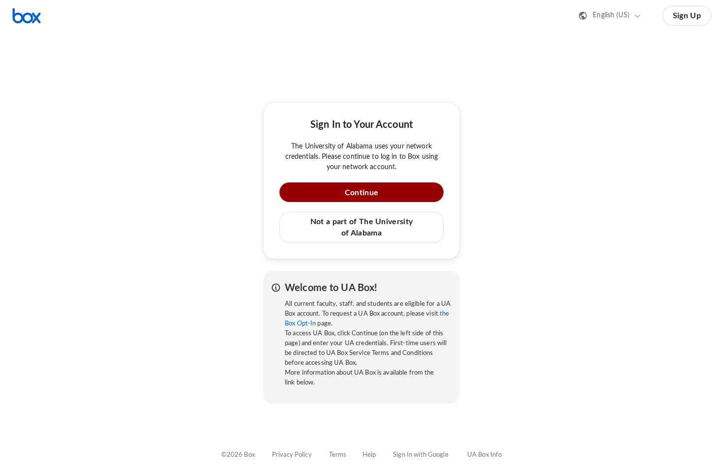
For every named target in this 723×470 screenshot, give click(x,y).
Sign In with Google (420, 455)
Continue (361, 193)
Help (369, 455)
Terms (338, 455)
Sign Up (687, 16)
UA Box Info (484, 455)
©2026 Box (238, 455)
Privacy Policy (292, 455)
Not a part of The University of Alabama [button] (361, 227)
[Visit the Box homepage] (26, 16)
